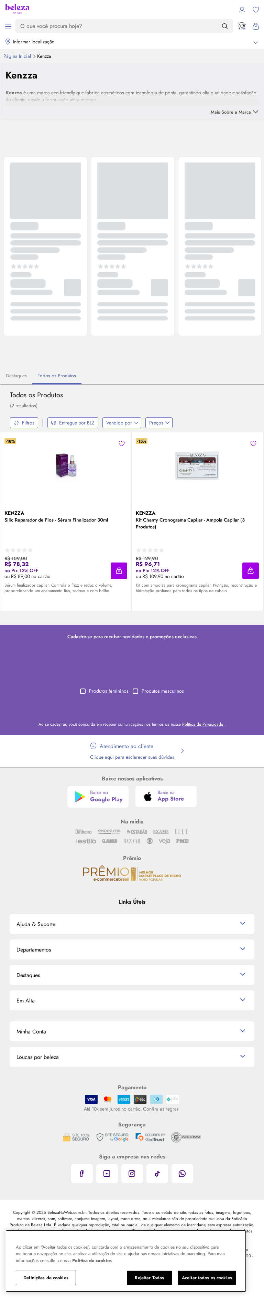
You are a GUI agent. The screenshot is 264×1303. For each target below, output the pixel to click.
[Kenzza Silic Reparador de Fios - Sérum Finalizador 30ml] (66, 465)
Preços (156, 422)
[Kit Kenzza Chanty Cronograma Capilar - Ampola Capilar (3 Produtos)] (197, 465)
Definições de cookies (45, 1277)
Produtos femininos (109, 690)
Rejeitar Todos (149, 1277)
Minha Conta (31, 1032)
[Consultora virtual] (242, 26)
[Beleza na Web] (17, 9)
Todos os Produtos (57, 375)
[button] (119, 571)
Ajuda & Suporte (35, 924)
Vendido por (119, 422)
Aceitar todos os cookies (207, 1277)
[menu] (8, 26)
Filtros (28, 422)
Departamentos (33, 950)
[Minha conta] (242, 10)
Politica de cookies (92, 1260)
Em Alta (25, 1001)
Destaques (16, 375)
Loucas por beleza (37, 1057)
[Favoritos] (256, 10)
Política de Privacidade (203, 724)
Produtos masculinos (163, 690)
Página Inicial (17, 56)
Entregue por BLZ (77, 422)
